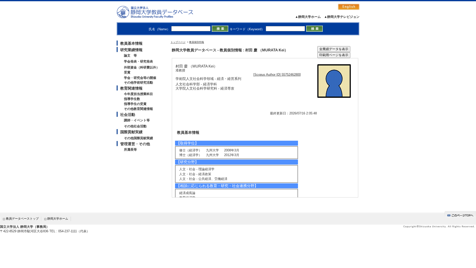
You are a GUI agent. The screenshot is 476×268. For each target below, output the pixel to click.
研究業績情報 (131, 50)
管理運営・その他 (135, 144)
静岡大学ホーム (57, 218)
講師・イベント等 (137, 120)
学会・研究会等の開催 (140, 78)
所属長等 (130, 149)
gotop (460, 214)
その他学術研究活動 (138, 82)
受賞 (127, 72)
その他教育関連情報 (138, 109)
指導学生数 (132, 99)
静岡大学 (160, 12)
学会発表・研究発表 (138, 61)
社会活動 (127, 114)
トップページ (178, 42)
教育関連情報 (131, 88)
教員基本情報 (131, 43)
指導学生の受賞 (135, 104)
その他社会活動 (135, 126)
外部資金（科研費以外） (141, 67)
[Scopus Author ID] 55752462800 (277, 74)
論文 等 (130, 55)
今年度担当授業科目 (138, 94)
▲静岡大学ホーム (308, 17)
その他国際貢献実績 (138, 138)
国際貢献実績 (131, 132)
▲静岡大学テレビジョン (341, 17)
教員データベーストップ (22, 218)
